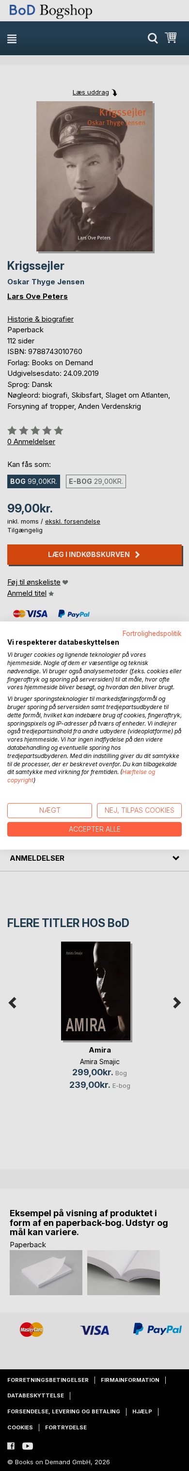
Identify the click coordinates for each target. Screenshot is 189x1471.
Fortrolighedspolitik (152, 633)
